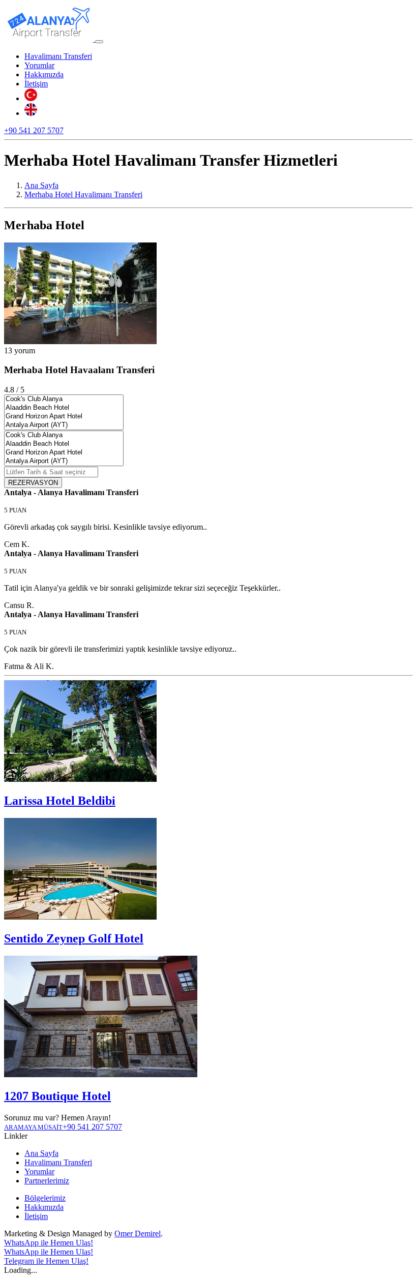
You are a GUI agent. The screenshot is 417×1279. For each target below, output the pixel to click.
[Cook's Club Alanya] (64, 399)
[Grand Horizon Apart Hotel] (64, 416)
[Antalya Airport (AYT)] (64, 425)
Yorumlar (39, 65)
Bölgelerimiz (45, 1198)
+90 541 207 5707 (34, 130)
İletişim (36, 83)
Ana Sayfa (41, 1153)
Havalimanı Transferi (58, 56)
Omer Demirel (137, 1233)
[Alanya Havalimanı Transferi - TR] (30, 98)
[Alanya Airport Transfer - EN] (30, 113)
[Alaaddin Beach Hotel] (64, 408)
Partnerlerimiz (46, 1180)
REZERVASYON (33, 482)
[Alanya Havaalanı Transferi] (49, 39)
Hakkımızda (44, 74)
